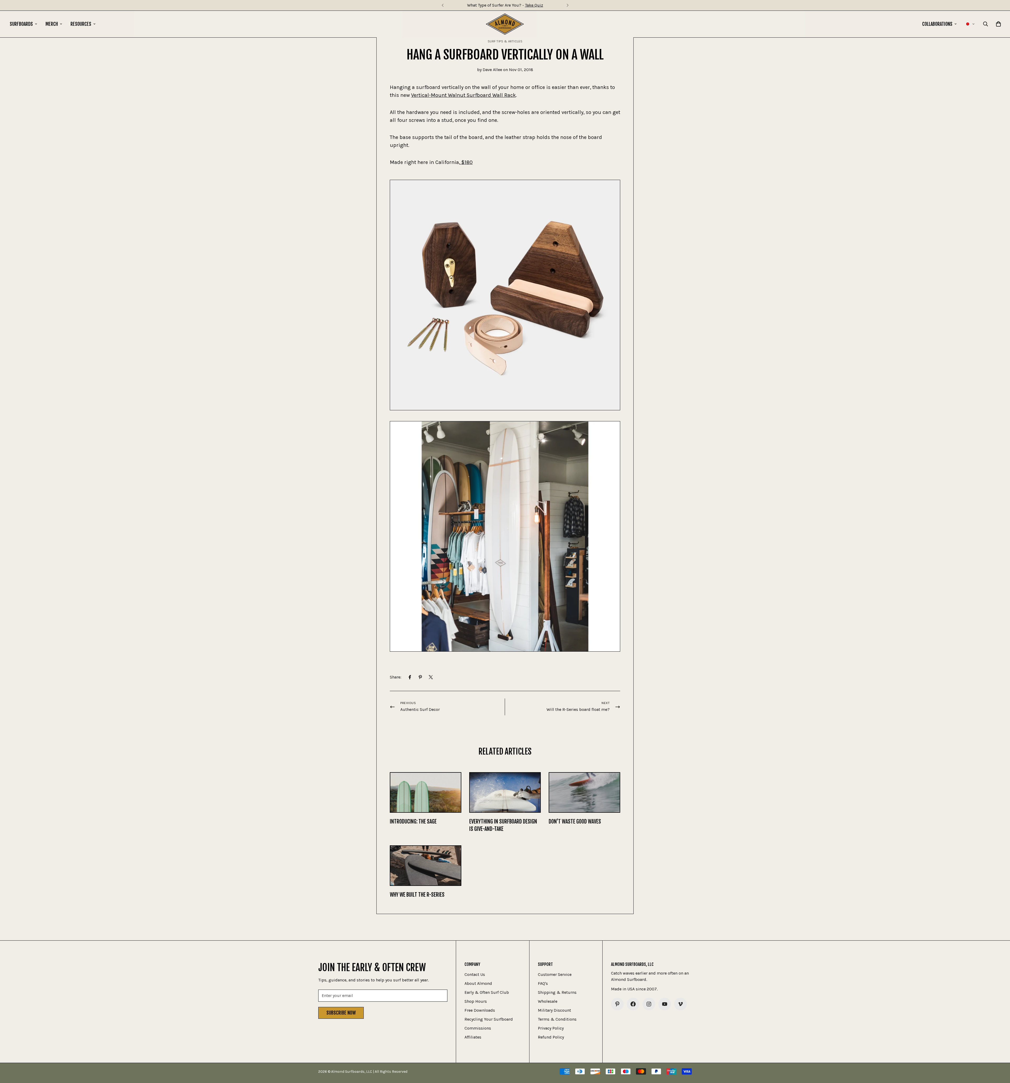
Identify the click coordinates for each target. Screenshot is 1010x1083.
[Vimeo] (680, 1004)
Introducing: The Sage (413, 821)
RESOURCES (80, 24)
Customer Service (555, 974)
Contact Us (474, 974)
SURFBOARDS (21, 24)
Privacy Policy (551, 1028)
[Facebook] (410, 677)
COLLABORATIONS (937, 24)
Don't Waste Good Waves (575, 821)
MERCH (52, 24)
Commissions (477, 1028)
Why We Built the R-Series (417, 894)
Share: (395, 677)
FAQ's (543, 983)
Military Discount (554, 1010)
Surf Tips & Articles (505, 41)
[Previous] (442, 5)
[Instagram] (649, 1004)
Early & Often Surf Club (486, 992)
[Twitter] (431, 677)
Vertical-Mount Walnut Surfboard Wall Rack (463, 95)
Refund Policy (551, 1037)
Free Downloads (479, 1010)
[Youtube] (664, 1004)
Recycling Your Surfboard (488, 1019)
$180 (466, 162)
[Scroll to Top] (1000, 1054)
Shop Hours (475, 1001)
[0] (998, 24)
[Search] (985, 24)
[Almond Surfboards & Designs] (505, 24)
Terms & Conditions (557, 1019)
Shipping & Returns (557, 992)
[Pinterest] (420, 677)
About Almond (478, 983)
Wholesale (547, 1001)
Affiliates (472, 1037)
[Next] (567, 5)
